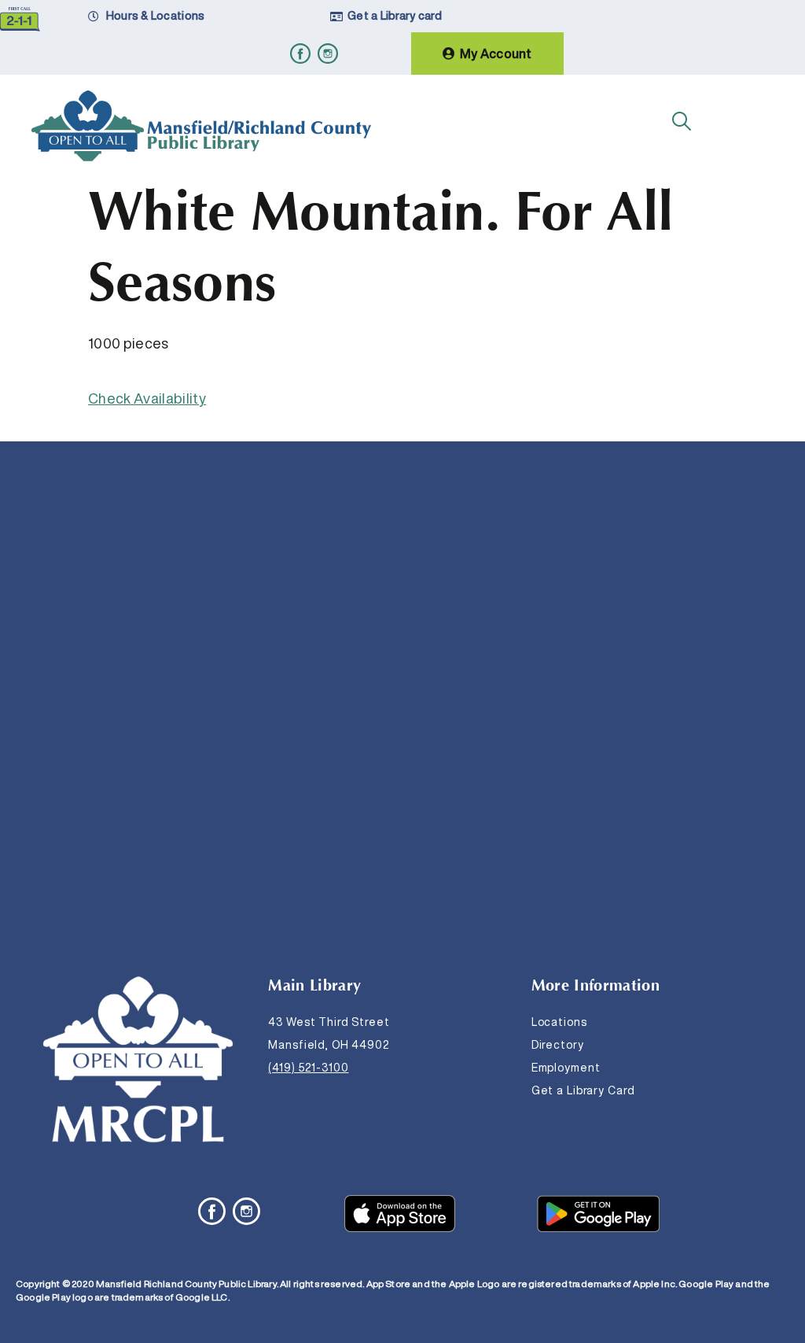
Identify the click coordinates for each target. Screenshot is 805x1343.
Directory (557, 1044)
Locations (559, 1022)
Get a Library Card (583, 1090)
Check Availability (147, 398)
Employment (566, 1067)
